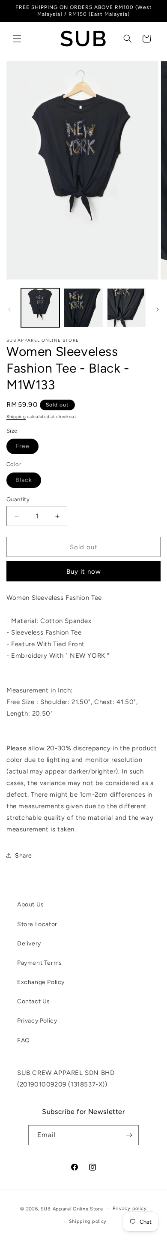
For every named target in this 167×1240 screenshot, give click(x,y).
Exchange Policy (41, 982)
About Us (30, 904)
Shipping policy (88, 1221)
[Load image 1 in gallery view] (40, 307)
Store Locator (37, 924)
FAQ (23, 1040)
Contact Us (33, 1001)
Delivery (29, 943)
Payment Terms (39, 962)
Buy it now (83, 571)
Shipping (16, 416)
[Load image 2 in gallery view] (83, 307)
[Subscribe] (128, 1135)
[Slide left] (9, 309)
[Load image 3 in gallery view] (126, 307)
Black (28, 482)
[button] (17, 38)
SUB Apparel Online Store (72, 1208)
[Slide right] (157, 309)
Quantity (18, 499)
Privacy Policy (37, 1020)
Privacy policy (130, 1208)
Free (27, 448)
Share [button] (23, 855)
